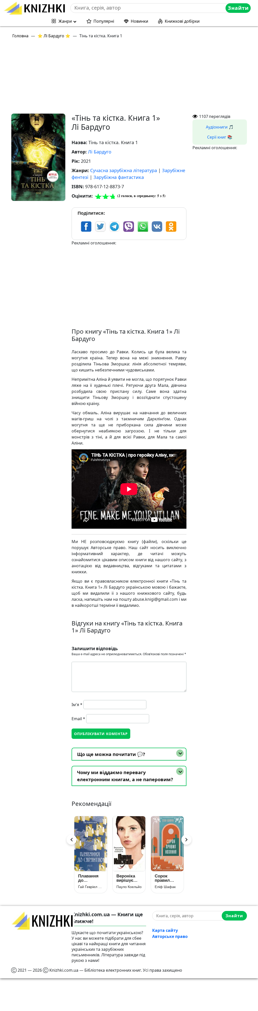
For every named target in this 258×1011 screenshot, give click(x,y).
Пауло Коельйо (129, 887)
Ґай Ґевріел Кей (90, 887)
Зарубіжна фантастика (118, 177)
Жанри (65, 21)
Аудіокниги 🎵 (220, 127)
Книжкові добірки (182, 21)
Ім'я (77, 704)
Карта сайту (165, 930)
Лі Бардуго (99, 152)
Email (78, 718)
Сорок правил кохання (163, 878)
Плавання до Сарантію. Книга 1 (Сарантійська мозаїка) (90, 878)
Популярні (103, 21)
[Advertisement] (132, 78)
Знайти (238, 8)
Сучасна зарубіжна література (123, 170)
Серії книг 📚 (219, 137)
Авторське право (170, 936)
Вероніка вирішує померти (125, 878)
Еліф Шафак (165, 887)
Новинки (139, 21)
